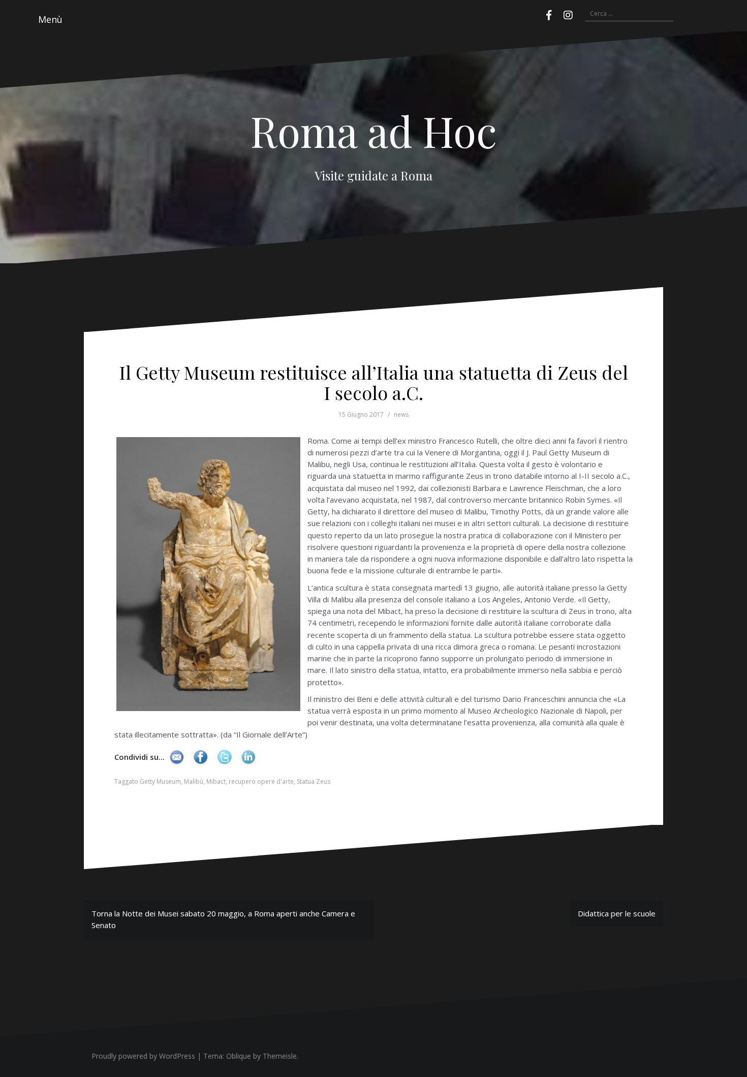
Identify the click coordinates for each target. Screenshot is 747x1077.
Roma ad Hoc (374, 131)
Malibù (193, 781)
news (401, 414)
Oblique (238, 1056)
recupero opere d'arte (261, 781)
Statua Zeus (313, 781)
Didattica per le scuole (617, 913)
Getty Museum (160, 781)
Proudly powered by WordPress (143, 1056)
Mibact (216, 781)
